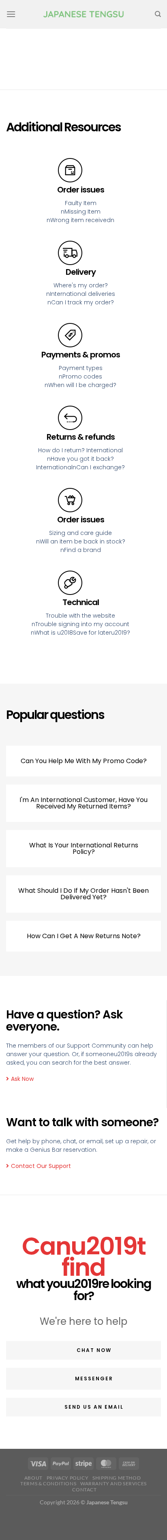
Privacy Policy (68, 1478)
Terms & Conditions (48, 1483)
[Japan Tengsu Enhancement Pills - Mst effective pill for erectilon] (83, 14)
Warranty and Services (113, 1483)
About (33, 1478)
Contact (84, 1490)
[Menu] (11, 14)
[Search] (158, 14)
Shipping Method (116, 1478)
